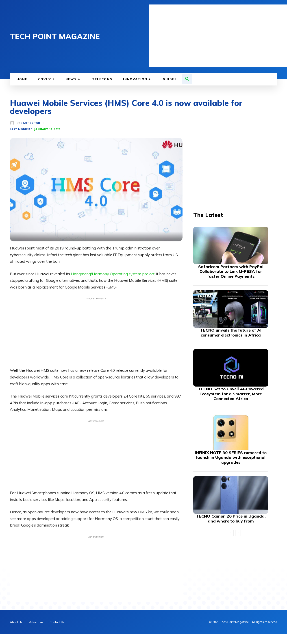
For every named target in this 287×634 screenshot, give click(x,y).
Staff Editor (30, 123)
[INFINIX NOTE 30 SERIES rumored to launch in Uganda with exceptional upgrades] (230, 431)
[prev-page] (231, 533)
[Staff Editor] (13, 123)
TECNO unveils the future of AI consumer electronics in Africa (230, 333)
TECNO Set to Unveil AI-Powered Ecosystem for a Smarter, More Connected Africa (231, 393)
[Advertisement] (218, 35)
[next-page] (238, 533)
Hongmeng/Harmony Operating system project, (113, 273)
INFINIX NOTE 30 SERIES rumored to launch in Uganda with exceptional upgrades (231, 457)
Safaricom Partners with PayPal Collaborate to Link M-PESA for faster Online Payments (230, 271)
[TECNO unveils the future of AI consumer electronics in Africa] (230, 309)
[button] (187, 79)
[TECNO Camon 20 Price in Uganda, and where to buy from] (230, 495)
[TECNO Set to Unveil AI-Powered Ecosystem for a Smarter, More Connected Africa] (230, 368)
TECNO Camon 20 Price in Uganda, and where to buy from (231, 519)
